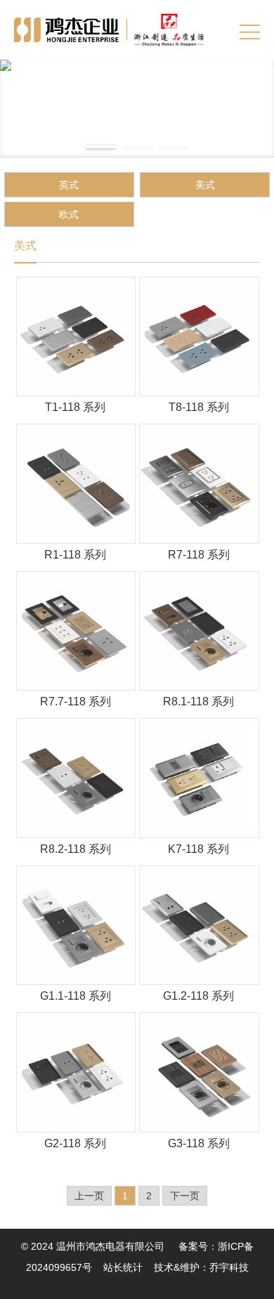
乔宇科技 (229, 1267)
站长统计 (123, 1267)
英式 (69, 184)
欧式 (69, 214)
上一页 (89, 1195)
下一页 (185, 1195)
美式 (205, 184)
